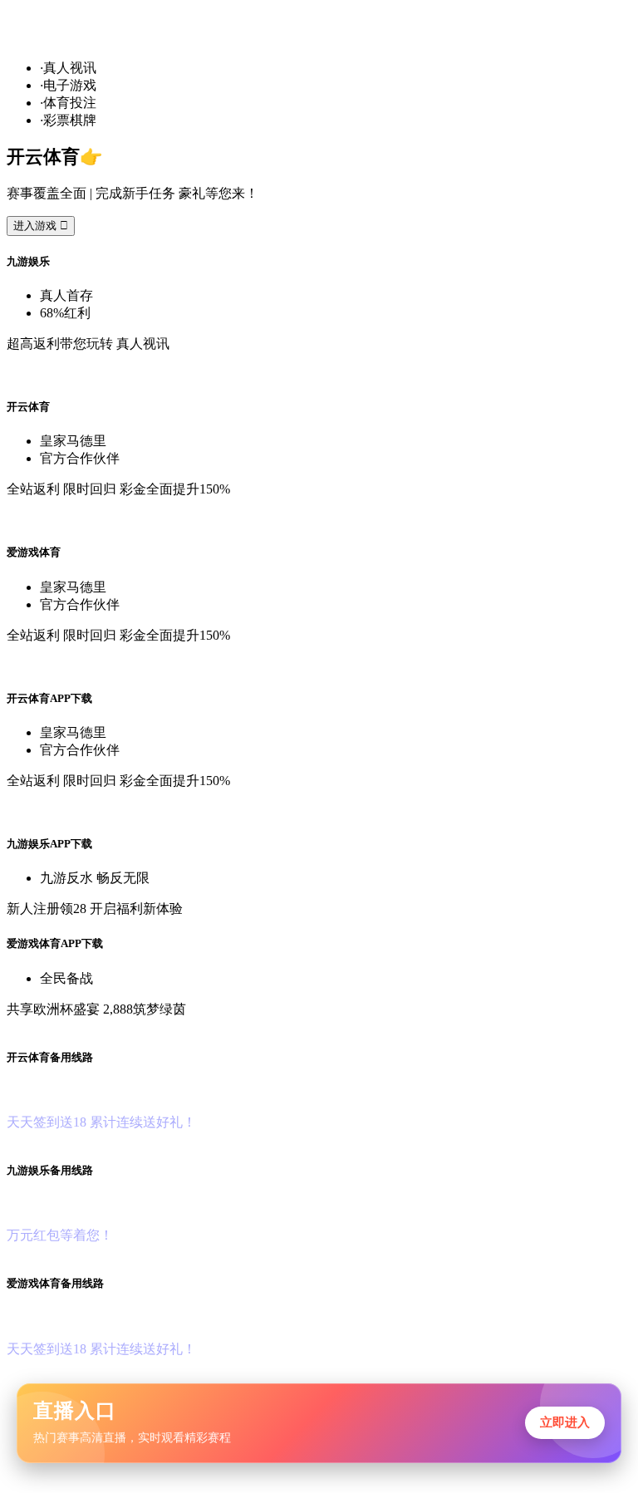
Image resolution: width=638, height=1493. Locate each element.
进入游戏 (40, 225)
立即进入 (565, 1422)
